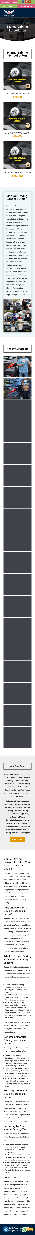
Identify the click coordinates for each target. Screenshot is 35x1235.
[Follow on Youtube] (29, 1)
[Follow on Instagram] (26, 1)
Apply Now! (17, 839)
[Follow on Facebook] (23, 1)
